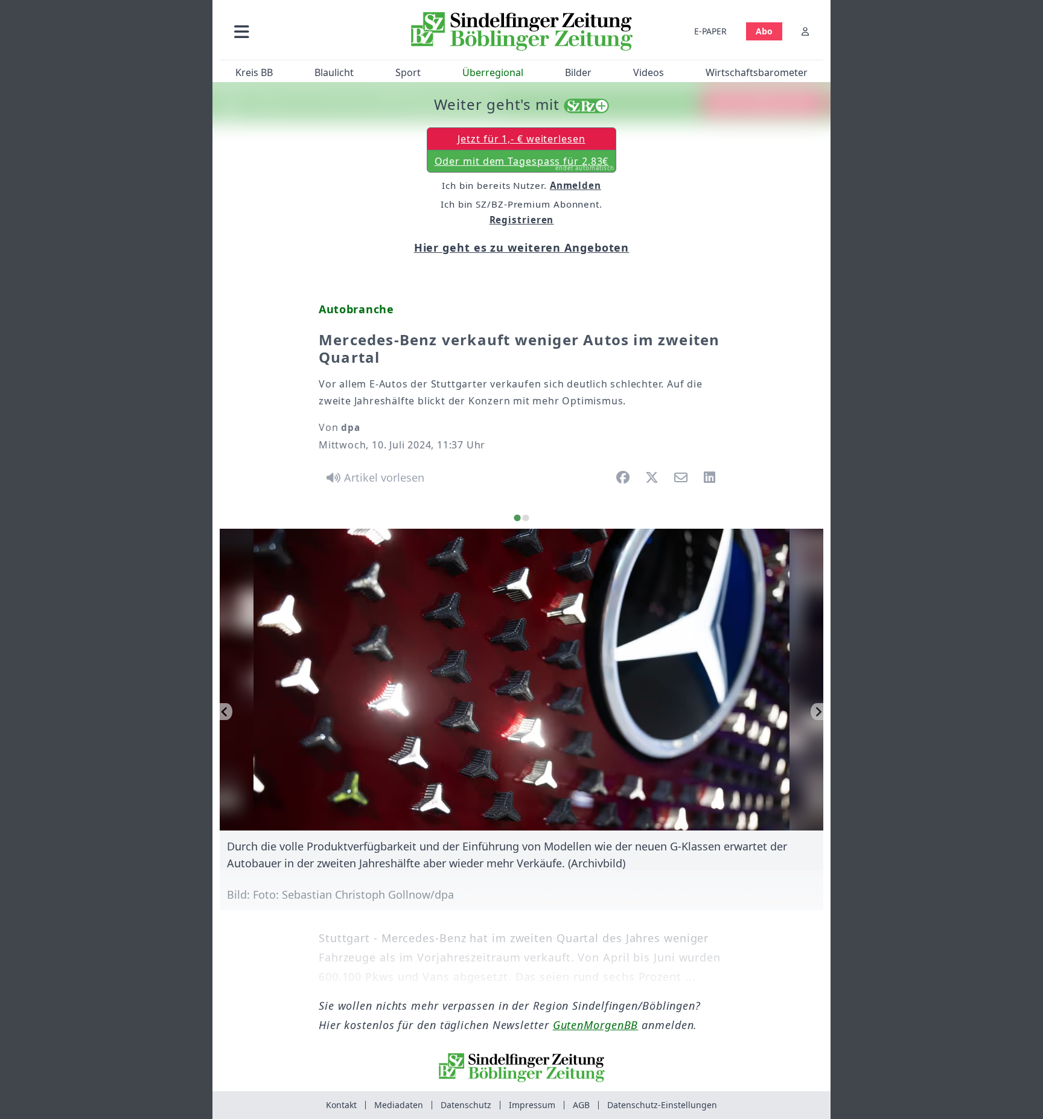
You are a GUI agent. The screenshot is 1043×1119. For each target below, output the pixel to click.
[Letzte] (226, 711)
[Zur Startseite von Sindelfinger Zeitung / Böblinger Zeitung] (522, 31)
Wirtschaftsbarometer (757, 72)
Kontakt (341, 1105)
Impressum (532, 1105)
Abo (764, 31)
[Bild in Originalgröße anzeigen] (522, 679)
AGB (581, 1105)
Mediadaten (398, 1105)
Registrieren (522, 220)
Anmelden (575, 185)
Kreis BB (254, 72)
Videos (648, 72)
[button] (306, 31)
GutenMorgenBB (596, 1025)
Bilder (578, 72)
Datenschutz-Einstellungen (662, 1105)
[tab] (517, 518)
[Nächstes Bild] (817, 711)
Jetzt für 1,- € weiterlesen (521, 138)
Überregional (492, 72)
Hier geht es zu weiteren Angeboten (522, 247)
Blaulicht (334, 72)
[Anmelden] (805, 31)
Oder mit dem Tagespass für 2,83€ (525, 164)
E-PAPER (710, 31)
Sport (408, 72)
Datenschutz (466, 1105)
